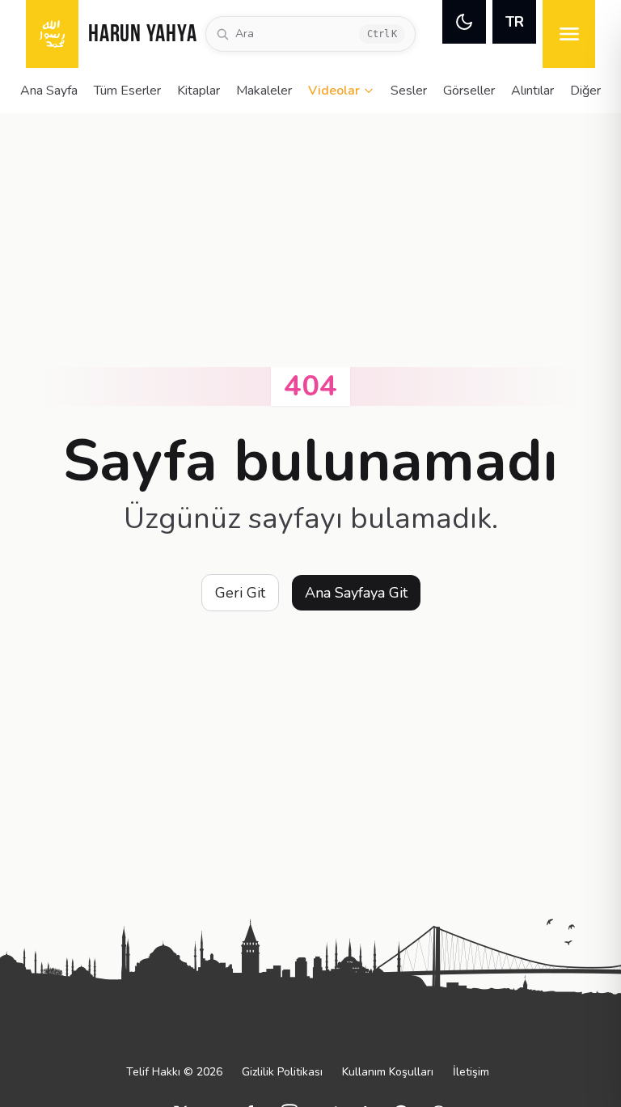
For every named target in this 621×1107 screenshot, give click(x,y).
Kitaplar (198, 90)
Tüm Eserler (127, 90)
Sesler (409, 90)
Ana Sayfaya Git (356, 592)
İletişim (471, 1072)
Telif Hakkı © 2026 (174, 1072)
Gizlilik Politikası (282, 1072)
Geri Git (240, 592)
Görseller (469, 90)
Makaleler (264, 90)
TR (514, 22)
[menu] (569, 34)
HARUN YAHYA (142, 35)
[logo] (52, 34)
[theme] (464, 22)
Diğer (585, 90)
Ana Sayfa (49, 90)
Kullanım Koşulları (387, 1072)
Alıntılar (532, 90)
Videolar (334, 90)
